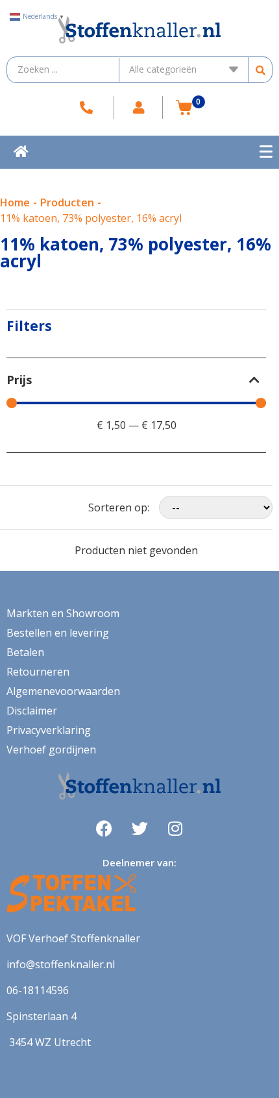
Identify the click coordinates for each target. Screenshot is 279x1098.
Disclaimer (31, 710)
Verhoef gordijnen (51, 749)
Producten (67, 202)
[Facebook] (104, 828)
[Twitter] (139, 828)
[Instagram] (175, 828)
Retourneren (37, 672)
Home (15, 202)
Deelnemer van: (139, 862)
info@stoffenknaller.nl (60, 964)
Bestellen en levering (57, 633)
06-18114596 (37, 990)
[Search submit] (261, 69)
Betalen (25, 652)
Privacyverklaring (48, 730)
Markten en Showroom (62, 613)
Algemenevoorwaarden (63, 691)
